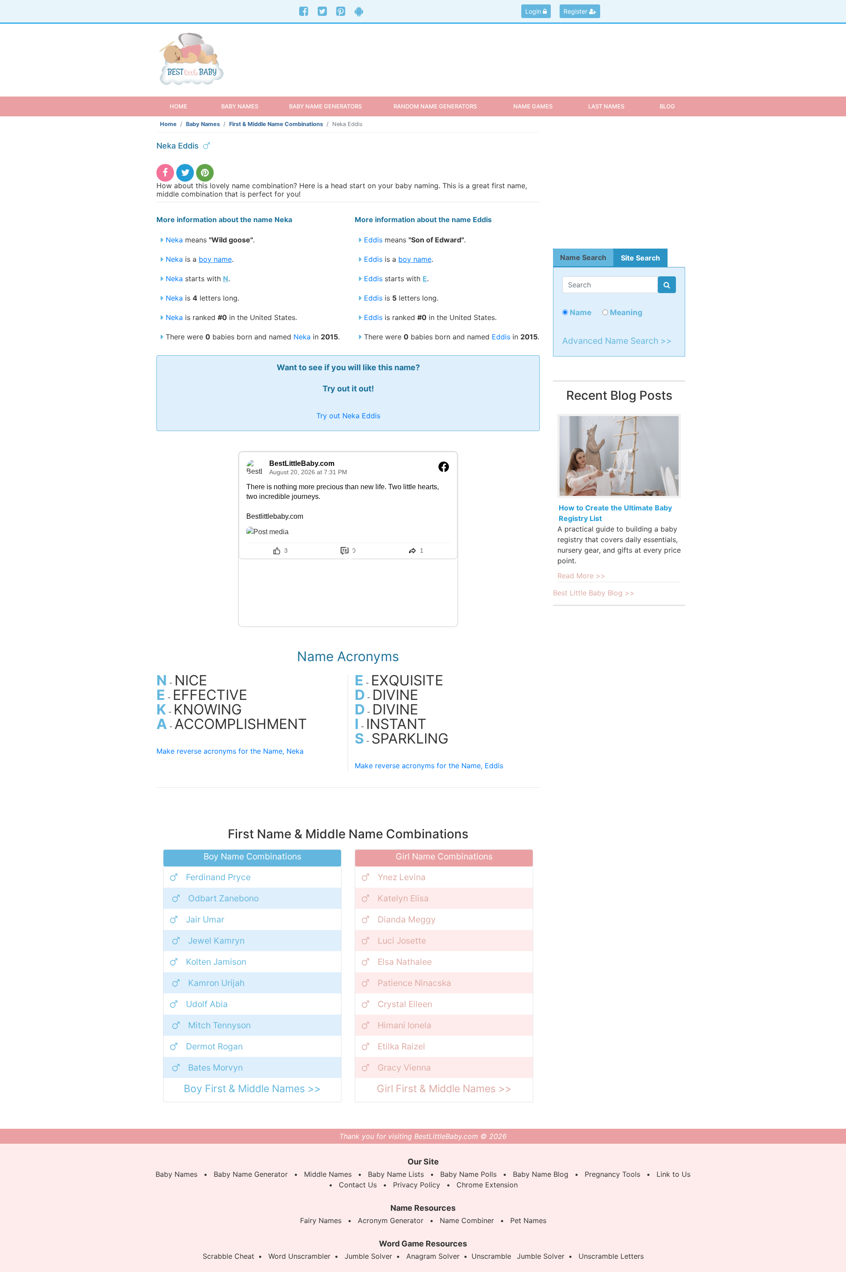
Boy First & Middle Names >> (252, 1088)
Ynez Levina (402, 877)
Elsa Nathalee (405, 961)
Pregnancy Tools (612, 1174)
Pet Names (528, 1220)
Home (186, 106)
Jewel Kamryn (216, 940)
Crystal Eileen (405, 1004)
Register (576, 11)
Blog (667, 106)
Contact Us (358, 1184)
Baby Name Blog (540, 1174)
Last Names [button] (606, 106)
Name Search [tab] (583, 257)
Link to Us (673, 1174)
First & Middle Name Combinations (276, 124)
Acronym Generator (390, 1220)
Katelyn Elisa (403, 898)
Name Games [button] (533, 106)
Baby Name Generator (251, 1174)
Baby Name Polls (468, 1174)
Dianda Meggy (407, 919)
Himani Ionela (404, 1025)
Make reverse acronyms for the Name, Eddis (429, 765)
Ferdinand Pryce (218, 877)
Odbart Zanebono (223, 898)
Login (534, 11)
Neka (174, 239)
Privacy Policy (416, 1184)
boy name (215, 259)
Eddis (373, 239)
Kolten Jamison (216, 961)
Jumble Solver (368, 1256)
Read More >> (581, 575)
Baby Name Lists (396, 1174)
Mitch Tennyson (219, 1025)
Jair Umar (205, 919)
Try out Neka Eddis (348, 415)
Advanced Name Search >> (617, 340)
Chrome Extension (487, 1184)
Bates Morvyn (215, 1067)
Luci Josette (402, 940)
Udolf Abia (207, 1004)
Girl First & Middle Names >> (444, 1088)
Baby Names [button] (239, 106)
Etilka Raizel (401, 1046)
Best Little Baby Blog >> (593, 592)
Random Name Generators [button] (435, 106)
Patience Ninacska (414, 983)
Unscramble (491, 1256)
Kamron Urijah (216, 983)
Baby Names (203, 124)
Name (579, 312)
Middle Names (328, 1174)
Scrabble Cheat (228, 1256)
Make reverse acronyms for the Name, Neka (230, 751)
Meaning (625, 312)
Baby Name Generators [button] (325, 106)
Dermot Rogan (214, 1046)
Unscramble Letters (611, 1256)
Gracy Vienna (404, 1067)
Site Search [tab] (640, 257)
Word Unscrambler (299, 1256)
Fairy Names (320, 1220)
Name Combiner (467, 1220)
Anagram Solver (433, 1256)
